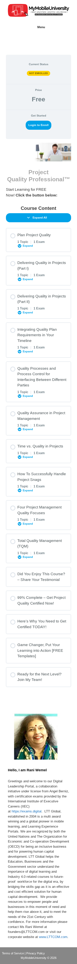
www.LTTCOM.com (53, 937)
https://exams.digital (26, 811)
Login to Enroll (38, 125)
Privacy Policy (35, 953)
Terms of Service (13, 953)
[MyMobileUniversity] (38, 10)
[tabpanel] (38, 170)
